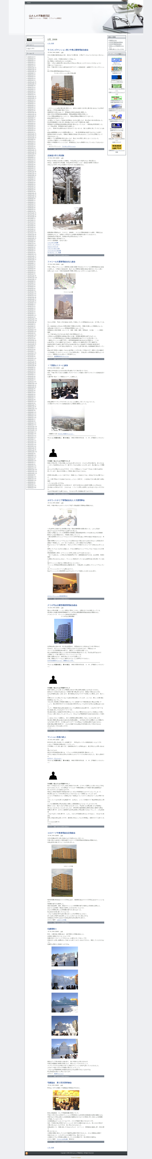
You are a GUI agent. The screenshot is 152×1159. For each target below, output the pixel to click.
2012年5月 (31, 331)
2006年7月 (31, 457)
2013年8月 (31, 304)
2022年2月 (31, 130)
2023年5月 (31, 103)
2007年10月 (31, 430)
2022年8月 (31, 119)
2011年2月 (31, 358)
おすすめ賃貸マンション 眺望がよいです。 (60, 660)
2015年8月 (31, 263)
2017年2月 (31, 231)
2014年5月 (31, 288)
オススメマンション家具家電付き (57, 596)
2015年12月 (31, 256)
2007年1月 (31, 446)
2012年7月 (31, 328)
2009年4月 (31, 398)
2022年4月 (31, 127)
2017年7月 (31, 222)
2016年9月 (31, 240)
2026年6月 (31, 58)
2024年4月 (31, 91)
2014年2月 (31, 293)
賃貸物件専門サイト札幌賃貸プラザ (116, 72)
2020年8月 (31, 157)
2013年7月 (31, 306)
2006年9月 (31, 453)
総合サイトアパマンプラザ (116, 63)
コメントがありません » (63, 149)
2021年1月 (31, 148)
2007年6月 (31, 437)
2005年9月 (31, 475)
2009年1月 (31, 403)
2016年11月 (31, 236)
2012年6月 (31, 329)
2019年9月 (31, 177)
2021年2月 (31, 146)
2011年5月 (31, 353)
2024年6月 (31, 89)
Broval (79, 1157)
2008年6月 (31, 415)
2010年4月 (31, 376)
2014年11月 (31, 277)
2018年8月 (31, 200)
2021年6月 (31, 143)
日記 (29, 48)
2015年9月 (31, 261)
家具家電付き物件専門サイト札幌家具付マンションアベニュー (117, 110)
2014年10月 (31, 279)
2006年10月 (31, 451)
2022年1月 (31, 132)
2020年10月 (31, 153)
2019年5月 (31, 184)
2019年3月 (31, 188)
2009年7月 (31, 392)
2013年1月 (31, 317)
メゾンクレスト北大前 (54, 250)
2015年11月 (31, 258)
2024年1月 (31, 94)
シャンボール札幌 (52, 242)
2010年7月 (31, 371)
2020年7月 (31, 159)
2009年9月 (31, 389)
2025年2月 (31, 78)
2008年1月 (31, 424)
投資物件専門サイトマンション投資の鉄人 (117, 81)
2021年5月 (31, 144)
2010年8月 (31, 369)
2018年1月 (31, 211)
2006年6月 (31, 459)
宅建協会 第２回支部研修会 (59, 1083)
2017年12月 (31, 213)
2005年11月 (31, 471)
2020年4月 (31, 164)
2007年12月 (31, 426)
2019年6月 (31, 182)
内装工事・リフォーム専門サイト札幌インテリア (117, 140)
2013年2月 (31, 315)
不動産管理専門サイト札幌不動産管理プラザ (117, 101)
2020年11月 (31, 152)
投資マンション (59, 1073)
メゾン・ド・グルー (53, 244)
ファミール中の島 (62, 1139)
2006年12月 (31, 448)
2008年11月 (31, 406)
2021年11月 (31, 136)
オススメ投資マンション (66, 434)
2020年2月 (31, 168)
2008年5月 (31, 417)
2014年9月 (31, 281)
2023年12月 (31, 96)
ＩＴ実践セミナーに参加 (57, 365)
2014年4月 (31, 290)
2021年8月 (31, 139)
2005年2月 (31, 487)
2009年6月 (31, 394)
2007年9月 (31, 432)
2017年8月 (31, 220)
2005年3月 (31, 486)
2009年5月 (31, 396)
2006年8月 (31, 455)
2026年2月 (31, 64)
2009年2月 (31, 401)
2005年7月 (31, 478)
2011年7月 (31, 349)
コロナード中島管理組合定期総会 (61, 833)
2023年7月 (31, 100)
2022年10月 (31, 116)
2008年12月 (31, 405)
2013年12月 (31, 297)
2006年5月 (31, 460)
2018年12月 (31, 193)
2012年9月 (31, 324)
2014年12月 (31, 276)
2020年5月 (31, 162)
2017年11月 (31, 215)
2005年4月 (31, 484)
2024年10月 (31, 84)
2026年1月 (31, 66)
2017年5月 (31, 225)
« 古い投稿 (50, 43)
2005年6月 (31, 480)
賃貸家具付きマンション (61, 356)
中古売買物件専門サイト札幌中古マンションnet (117, 129)
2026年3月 (31, 62)
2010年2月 (31, 380)
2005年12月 (31, 469)
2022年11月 (31, 114)
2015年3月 (31, 270)
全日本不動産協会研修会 (116, 42)
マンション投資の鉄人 (56, 737)
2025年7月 (31, 75)
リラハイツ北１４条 (53, 248)
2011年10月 (31, 344)
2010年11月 (31, 363)
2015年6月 (31, 267)
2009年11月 (31, 385)
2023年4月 (31, 105)
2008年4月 (31, 419)
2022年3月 (31, 128)
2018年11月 (31, 195)
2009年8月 (31, 390)
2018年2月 (31, 209)
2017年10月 (31, 216)
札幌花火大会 (113, 40)
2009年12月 (31, 383)
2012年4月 (31, 333)
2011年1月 (31, 360)
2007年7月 (31, 435)
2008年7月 (31, 414)
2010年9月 (31, 367)
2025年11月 (31, 69)
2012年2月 (31, 337)
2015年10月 (31, 259)
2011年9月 (31, 346)
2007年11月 (31, 428)
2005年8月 (31, 477)
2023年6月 (31, 101)
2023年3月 (31, 107)
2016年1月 (31, 254)
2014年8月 (31, 283)
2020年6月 (31, 161)
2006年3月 (31, 464)
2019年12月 (31, 171)
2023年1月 (31, 110)
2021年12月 (31, 134)
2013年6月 (31, 308)
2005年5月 (31, 482)
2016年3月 (31, 250)
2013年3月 (31, 313)
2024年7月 (31, 87)
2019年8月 (31, 179)
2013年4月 (31, 311)
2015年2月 (31, 272)
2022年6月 (31, 123)
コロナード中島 (61, 920)
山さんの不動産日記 (39, 15)
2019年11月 (31, 173)
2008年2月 (31, 423)
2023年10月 (31, 98)
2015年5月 (31, 268)
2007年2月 (31, 444)
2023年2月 (31, 109)
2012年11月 (31, 320)
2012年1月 (31, 338)
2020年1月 (31, 170)
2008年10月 (31, 408)
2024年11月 (31, 82)
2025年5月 (31, 76)
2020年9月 (31, 155)
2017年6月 (31, 224)
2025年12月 (31, 67)
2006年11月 (31, 450)
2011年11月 (31, 342)
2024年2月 (31, 92)
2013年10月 (31, 301)
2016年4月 (31, 249)
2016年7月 (31, 243)
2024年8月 (31, 85)
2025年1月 (31, 80)
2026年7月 (31, 57)
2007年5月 (31, 439)
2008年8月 (31, 412)
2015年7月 (31, 265)
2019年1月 (31, 191)
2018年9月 (31, 198)
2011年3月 (31, 356)
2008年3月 (31, 421)
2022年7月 (31, 121)
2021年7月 (31, 141)
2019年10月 (31, 175)
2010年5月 (31, 374)
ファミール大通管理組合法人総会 (61, 262)
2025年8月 (31, 73)
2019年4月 (31, 186)
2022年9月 (31, 118)
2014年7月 (31, 285)
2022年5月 (31, 125)
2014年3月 (31, 292)
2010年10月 (31, 365)
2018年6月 (31, 202)
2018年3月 (31, 207)
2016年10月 (31, 238)
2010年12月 (31, 362)
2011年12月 (31, 340)
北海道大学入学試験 (55, 155)
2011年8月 (31, 347)
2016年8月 (31, 241)
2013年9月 (31, 302)
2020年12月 (31, 150)
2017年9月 (31, 218)
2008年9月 (31, 410)
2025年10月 (31, 71)
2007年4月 (31, 441)
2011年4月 (31, 354)
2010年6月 (31, 372)
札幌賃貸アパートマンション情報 (117, 151)
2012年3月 (31, 335)
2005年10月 (31, 473)
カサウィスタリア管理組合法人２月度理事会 (66, 500)
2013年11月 (31, 299)
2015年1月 (31, 274)
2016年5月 (31, 247)
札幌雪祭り (52, 929)
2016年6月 (31, 245)
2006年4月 (31, 462)
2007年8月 (31, 433)
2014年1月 (31, 295)
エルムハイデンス (52, 246)
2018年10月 (31, 197)
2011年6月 (31, 351)
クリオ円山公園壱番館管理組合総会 (62, 605)
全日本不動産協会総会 (115, 44)
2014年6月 (31, 286)
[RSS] (27, 1153)
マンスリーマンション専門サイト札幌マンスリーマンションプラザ (117, 91)
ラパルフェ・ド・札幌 (54, 252)
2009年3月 (31, 399)
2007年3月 (31, 442)
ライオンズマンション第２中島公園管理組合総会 (67, 50)
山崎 (62, 52)
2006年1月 (31, 468)
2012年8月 (31, 326)
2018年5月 (31, 204)
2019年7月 (31, 180)
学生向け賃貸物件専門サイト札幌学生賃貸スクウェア (117, 120)
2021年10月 (31, 137)
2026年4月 (31, 60)
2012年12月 (31, 319)
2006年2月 (31, 466)
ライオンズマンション (69, 146)
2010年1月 (31, 381)
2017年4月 (31, 227)
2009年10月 (31, 387)
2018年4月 (31, 206)
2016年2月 (31, 252)
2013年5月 (31, 310)
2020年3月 (31, 166)
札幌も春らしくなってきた (116, 49)
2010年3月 (31, 378)
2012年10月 (31, 322)
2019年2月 (31, 189)
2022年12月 (31, 112)
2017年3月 (31, 229)
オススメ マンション (54, 758)
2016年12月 (31, 234)
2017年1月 (31, 232)
